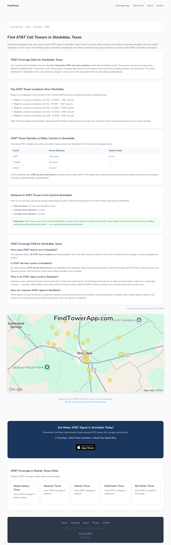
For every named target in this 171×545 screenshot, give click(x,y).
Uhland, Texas (82, 485)
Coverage (75, 522)
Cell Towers (138, 5)
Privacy (95, 522)
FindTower (13, 5)
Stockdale (38, 26)
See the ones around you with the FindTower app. (85, 402)
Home (64, 522)
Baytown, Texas (52, 485)
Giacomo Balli (85, 533)
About (150, 5)
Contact (160, 5)
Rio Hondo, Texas (144, 485)
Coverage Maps (123, 5)
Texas (28, 26)
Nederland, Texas (114, 485)
